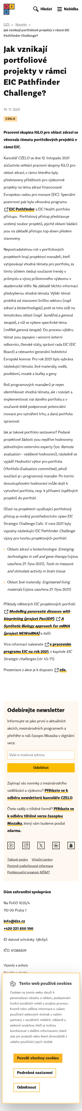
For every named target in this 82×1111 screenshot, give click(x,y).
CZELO (10, 118)
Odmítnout (26, 1087)
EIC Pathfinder (22, 209)
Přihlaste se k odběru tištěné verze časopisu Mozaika (40, 816)
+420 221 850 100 (18, 928)
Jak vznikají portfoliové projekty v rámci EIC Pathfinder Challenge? (36, 33)
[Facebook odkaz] (11, 845)
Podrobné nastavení (34, 1072)
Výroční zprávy (42, 859)
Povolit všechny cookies (38, 1058)
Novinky (21, 25)
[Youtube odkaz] (71, 845)
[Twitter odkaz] (41, 845)
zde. (63, 669)
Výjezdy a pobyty (16, 965)
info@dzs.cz (14, 921)
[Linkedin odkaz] (56, 845)
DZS (7, 25)
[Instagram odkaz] (26, 845)
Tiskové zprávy (17, 859)
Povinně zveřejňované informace (30, 866)
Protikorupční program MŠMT (28, 872)
